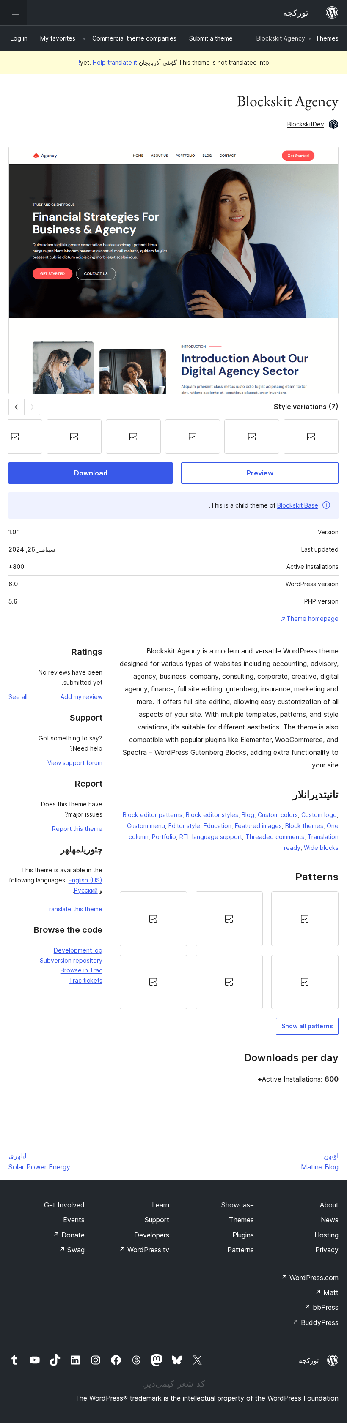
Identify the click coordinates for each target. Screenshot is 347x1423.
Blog (248, 814)
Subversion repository (71, 960)
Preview (260, 473)
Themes (327, 38)
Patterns (240, 1249)
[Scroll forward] (16, 407)
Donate (69, 1235)
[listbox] (229, 950)
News (330, 1219)
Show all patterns (307, 1026)
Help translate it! (107, 62)
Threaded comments (274, 836)
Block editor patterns (152, 814)
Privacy (327, 1249)
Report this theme (77, 828)
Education (217, 825)
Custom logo (319, 814)
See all (18, 696)
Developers (151, 1235)
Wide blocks (321, 847)
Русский (86, 890)
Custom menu (146, 825)
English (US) (85, 880)
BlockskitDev (305, 124)
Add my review (81, 696)
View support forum (74, 762)
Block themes (304, 825)
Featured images (258, 825)
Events (74, 1219)
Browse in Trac (81, 970)
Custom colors (278, 814)
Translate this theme (73, 908)
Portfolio (164, 836)
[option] (305, 918)
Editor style (184, 825)
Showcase (237, 1205)
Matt (327, 1292)
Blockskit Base (297, 505)
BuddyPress (315, 1322)
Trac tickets (85, 980)
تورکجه (309, 1360)
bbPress (321, 1307)
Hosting (326, 1235)
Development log (78, 950)
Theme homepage (312, 618)
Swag (72, 1249)
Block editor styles (212, 814)
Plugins (243, 1235)
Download (90, 473)
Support (157, 1219)
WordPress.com (310, 1277)
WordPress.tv (144, 1249)
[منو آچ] (13, 12)
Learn (160, 1205)
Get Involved (64, 1205)
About (329, 1205)
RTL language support (210, 836)
